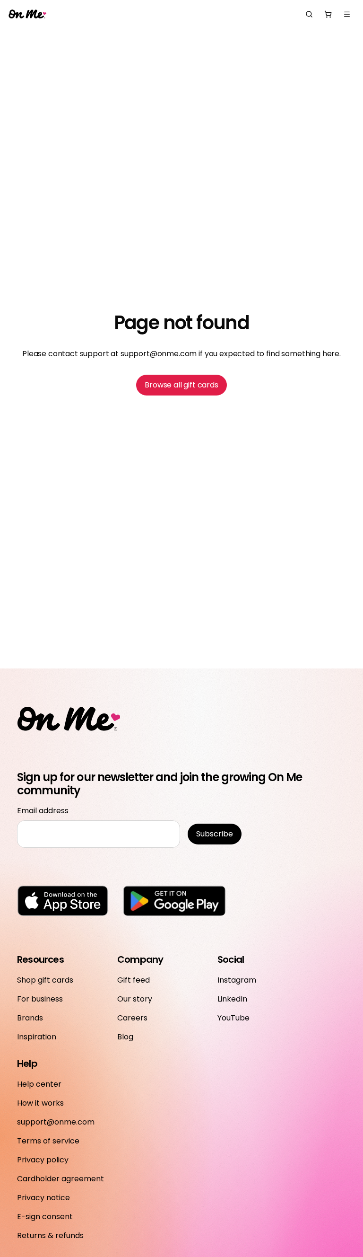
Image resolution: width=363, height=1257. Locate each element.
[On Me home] (27, 14)
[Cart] (328, 14)
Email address (43, 810)
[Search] (309, 14)
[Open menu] (346, 14)
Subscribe (214, 833)
